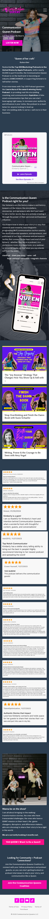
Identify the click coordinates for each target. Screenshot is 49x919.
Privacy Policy (26, 907)
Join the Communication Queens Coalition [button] (24, 884)
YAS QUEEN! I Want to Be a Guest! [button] (23, 842)
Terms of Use (14, 907)
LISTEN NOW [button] (12, 43)
